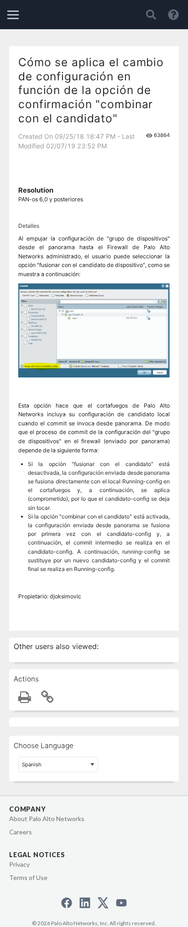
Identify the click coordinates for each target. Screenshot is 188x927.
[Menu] (13, 14)
